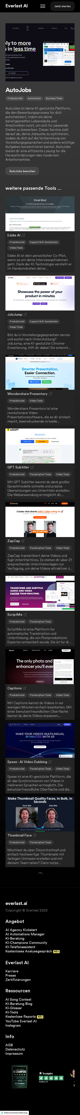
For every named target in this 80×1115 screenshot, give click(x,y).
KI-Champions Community (26, 943)
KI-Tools (11, 1012)
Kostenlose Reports (20, 1016)
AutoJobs (15, 171)
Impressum (14, 1053)
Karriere (11, 971)
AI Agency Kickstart (21, 930)
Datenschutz (15, 1049)
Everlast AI (16, 6)
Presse (10, 975)
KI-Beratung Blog (18, 1004)
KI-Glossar (13, 1008)
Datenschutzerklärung (15, 1112)
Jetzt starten (62, 6)
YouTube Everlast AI (21, 1021)
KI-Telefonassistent (20, 947)
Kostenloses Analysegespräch (28, 951)
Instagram (13, 1025)
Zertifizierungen (18, 980)
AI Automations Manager (25, 934)
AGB (9, 1045)
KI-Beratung (14, 938)
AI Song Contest (18, 999)
